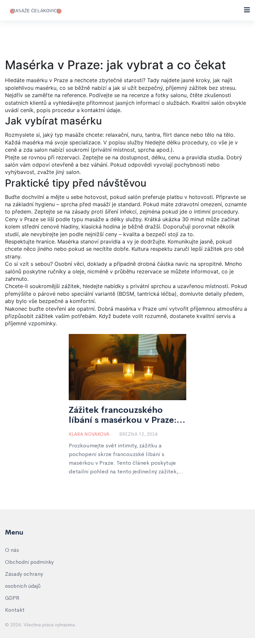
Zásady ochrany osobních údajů (24, 579)
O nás (12, 550)
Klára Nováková (89, 434)
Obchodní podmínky (29, 561)
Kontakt (15, 609)
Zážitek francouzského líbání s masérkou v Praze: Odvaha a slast (123, 415)
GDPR (12, 597)
